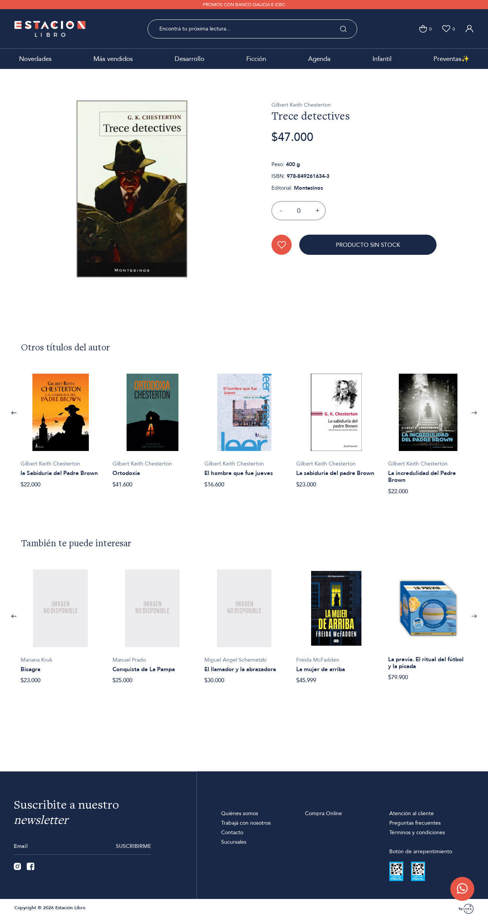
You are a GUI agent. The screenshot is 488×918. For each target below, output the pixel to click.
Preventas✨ (451, 58)
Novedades (35, 58)
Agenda (319, 58)
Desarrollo (189, 58)
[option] (60, 426)
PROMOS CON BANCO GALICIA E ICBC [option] (244, 5)
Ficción (256, 58)
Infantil (382, 58)
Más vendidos (113, 58)
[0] (423, 29)
